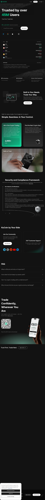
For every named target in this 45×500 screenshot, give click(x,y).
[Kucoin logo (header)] (4, 1)
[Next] (9, 213)
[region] (10, 491)
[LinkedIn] (17, 249)
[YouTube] (14, 249)
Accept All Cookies (10, 490)
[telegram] (3, 34)
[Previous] (5, 213)
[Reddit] (11, 249)
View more (31, 183)
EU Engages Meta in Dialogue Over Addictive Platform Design (15, 64)
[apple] (12, 34)
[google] (7, 34)
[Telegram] (4, 249)
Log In (31, 1)
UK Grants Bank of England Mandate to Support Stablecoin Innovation (17, 66)
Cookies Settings (10, 496)
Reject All (11, 493)
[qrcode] (18, 34)
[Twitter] (7, 249)
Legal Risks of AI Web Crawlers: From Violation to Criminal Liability (16, 67)
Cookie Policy (10, 488)
